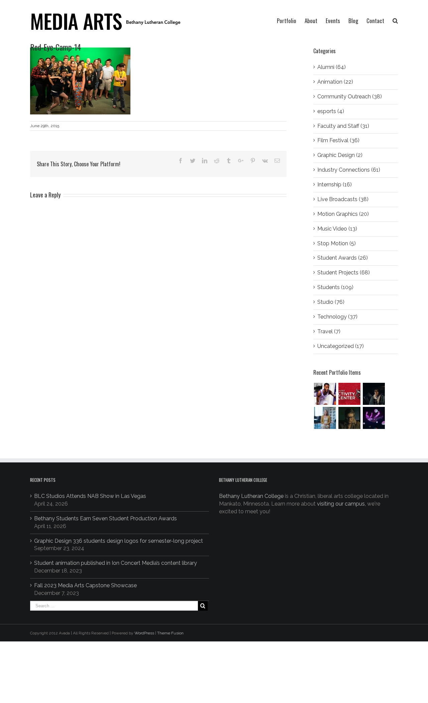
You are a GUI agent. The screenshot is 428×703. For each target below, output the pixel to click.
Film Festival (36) (338, 140)
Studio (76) (330, 302)
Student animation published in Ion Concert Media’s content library (115, 563)
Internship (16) (334, 184)
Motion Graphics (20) (343, 214)
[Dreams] (373, 418)
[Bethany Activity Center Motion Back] (349, 394)
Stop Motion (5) (336, 243)
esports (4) (330, 111)
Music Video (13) (337, 229)
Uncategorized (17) (340, 346)
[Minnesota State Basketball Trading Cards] (324, 394)
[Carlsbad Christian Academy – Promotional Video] (324, 418)
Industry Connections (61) (348, 170)
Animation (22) (335, 82)
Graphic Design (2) (339, 155)
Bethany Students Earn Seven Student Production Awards (105, 518)
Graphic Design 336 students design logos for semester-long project (118, 541)
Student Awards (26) (342, 258)
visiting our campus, (341, 504)
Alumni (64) (331, 67)
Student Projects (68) (343, 272)
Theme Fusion (170, 633)
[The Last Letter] (349, 418)
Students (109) (335, 287)
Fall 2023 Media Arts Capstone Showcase (85, 585)
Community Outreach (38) (349, 96)
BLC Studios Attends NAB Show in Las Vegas (90, 496)
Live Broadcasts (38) (342, 199)
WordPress (144, 633)
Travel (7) (328, 331)
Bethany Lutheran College (251, 496)
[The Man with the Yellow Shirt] (373, 394)
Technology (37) (337, 317)
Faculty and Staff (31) (343, 126)
